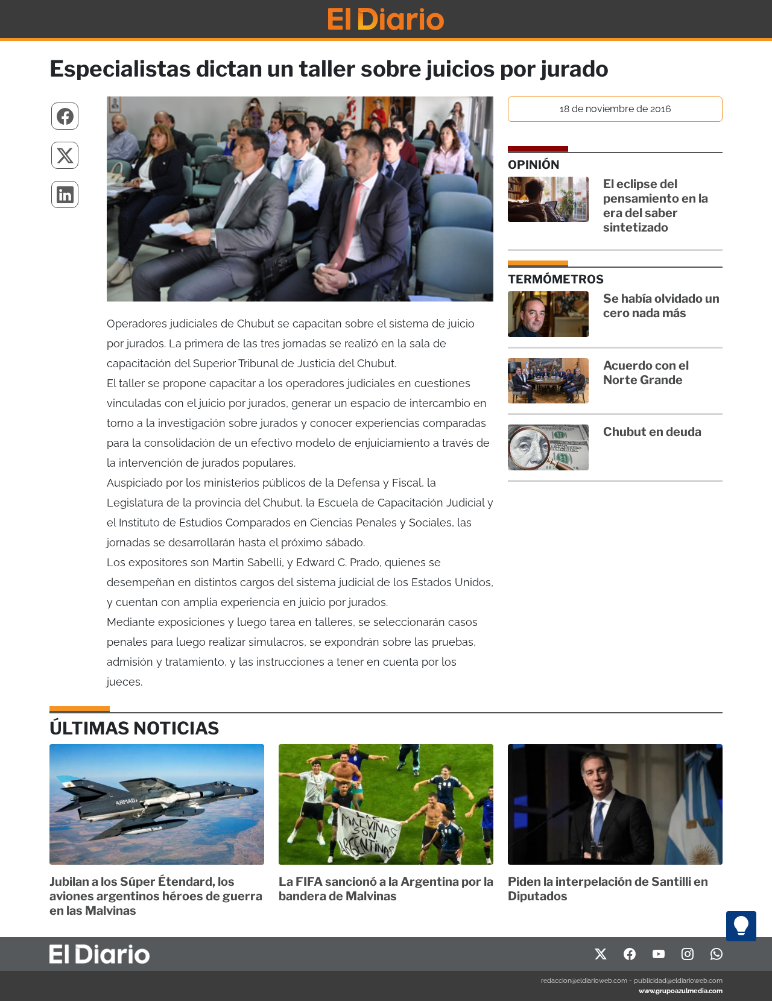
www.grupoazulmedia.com (681, 991)
